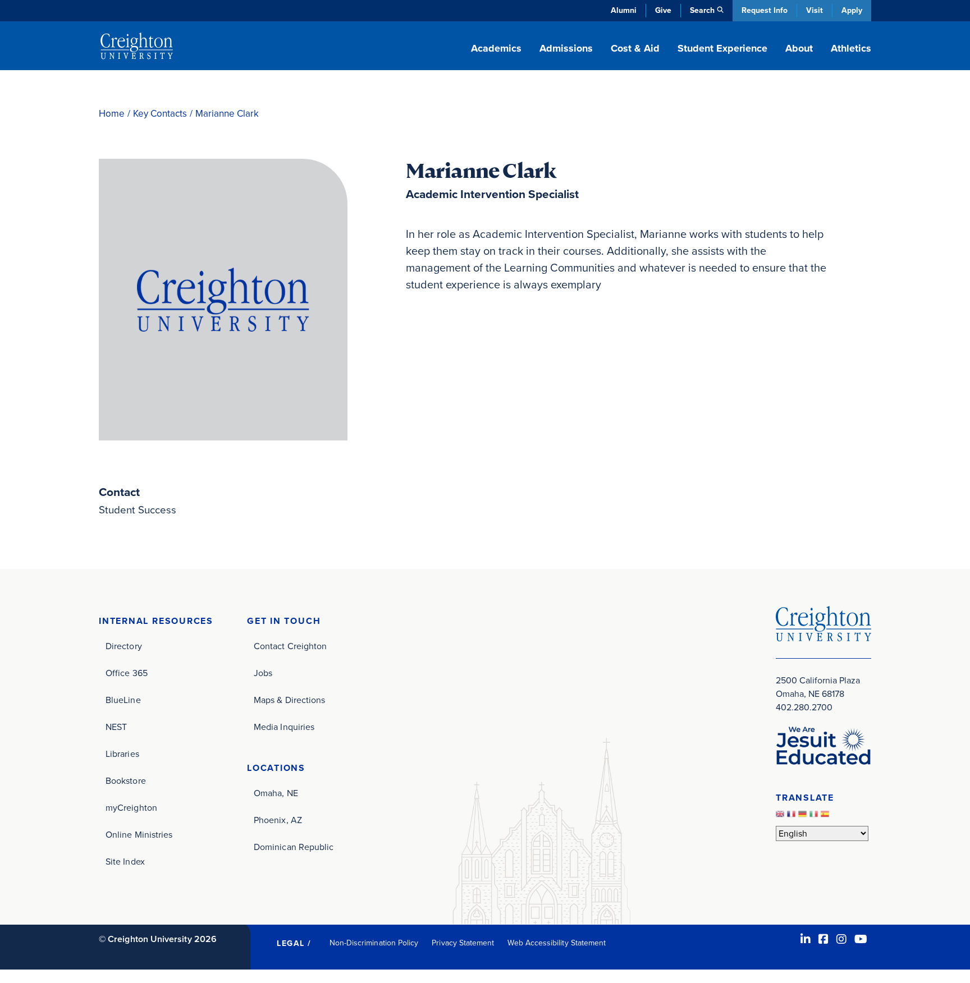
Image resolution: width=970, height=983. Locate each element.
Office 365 (127, 673)
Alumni (624, 10)
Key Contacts (160, 114)
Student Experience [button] (722, 48)
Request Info (765, 10)
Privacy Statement (463, 943)
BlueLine (123, 699)
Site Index (125, 861)
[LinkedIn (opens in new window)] (806, 939)
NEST (116, 726)
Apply (851, 10)
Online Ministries (139, 834)
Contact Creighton (290, 646)
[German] (803, 816)
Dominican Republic (293, 846)
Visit (814, 10)
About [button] (799, 48)
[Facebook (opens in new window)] (823, 939)
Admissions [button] (566, 48)
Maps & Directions (289, 699)
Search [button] (702, 10)
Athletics (851, 48)
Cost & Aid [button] (635, 48)
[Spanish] (826, 816)
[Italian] (815, 816)
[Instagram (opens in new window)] (841, 939)
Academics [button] (496, 48)
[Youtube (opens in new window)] (860, 939)
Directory (124, 646)
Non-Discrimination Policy (374, 943)
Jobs (263, 673)
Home (112, 114)
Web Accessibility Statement (556, 943)
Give (663, 10)
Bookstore (126, 780)
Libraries (122, 753)
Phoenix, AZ (278, 820)
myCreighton (131, 807)
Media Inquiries (284, 726)
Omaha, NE (276, 793)
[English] (781, 816)
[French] (792, 816)
